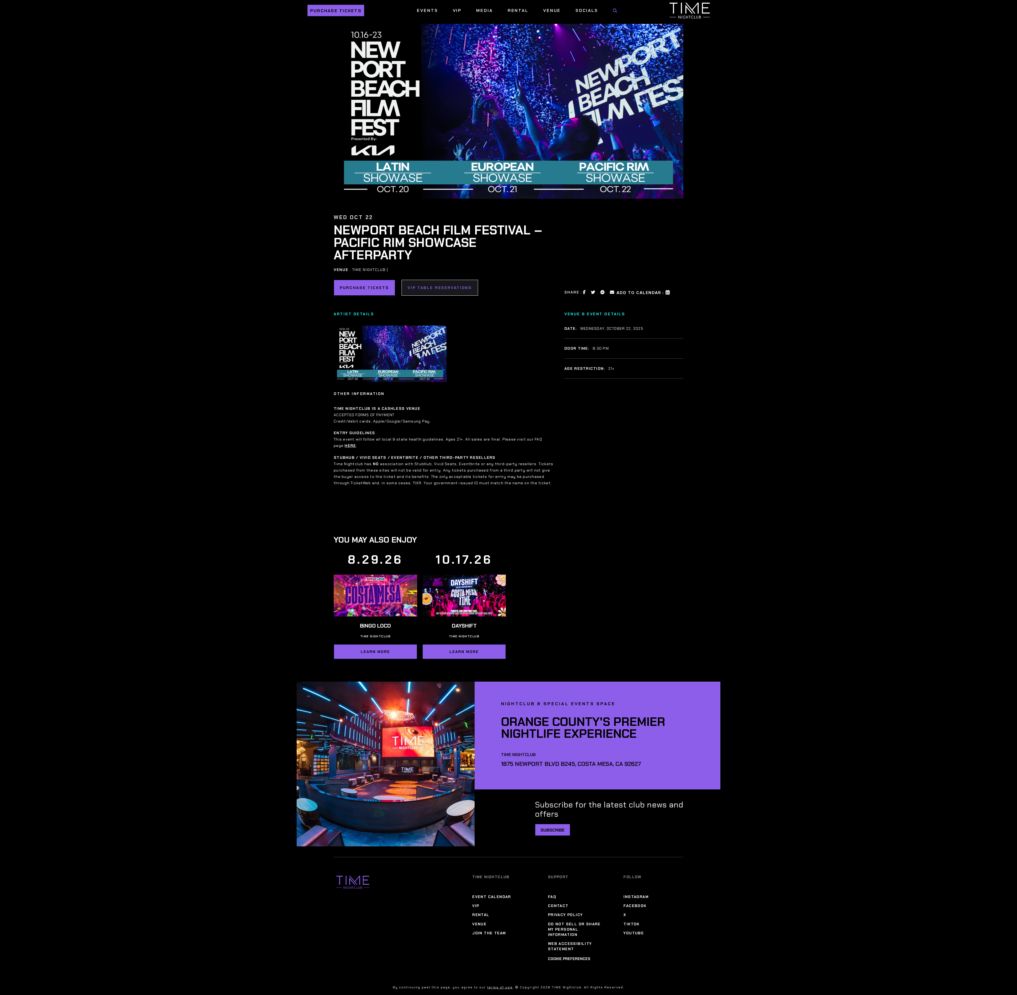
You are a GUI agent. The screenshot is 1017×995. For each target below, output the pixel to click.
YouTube (633, 933)
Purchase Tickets (336, 11)
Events (427, 10)
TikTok (631, 924)
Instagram (636, 896)
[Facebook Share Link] (584, 292)
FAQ (552, 896)
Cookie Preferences (569, 958)
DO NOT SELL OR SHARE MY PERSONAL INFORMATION (574, 929)
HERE (350, 445)
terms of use (499, 987)
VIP (457, 10)
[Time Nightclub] (353, 882)
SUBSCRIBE (553, 830)
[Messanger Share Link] (602, 292)
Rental (518, 10)
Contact (558, 905)
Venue (552, 10)
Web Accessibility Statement (570, 946)
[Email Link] (612, 292)
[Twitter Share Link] (593, 292)
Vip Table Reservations (440, 287)
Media (484, 10)
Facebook (634, 905)
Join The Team (489, 933)
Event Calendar (491, 896)
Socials (587, 10)
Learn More (375, 651)
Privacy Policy (565, 915)
